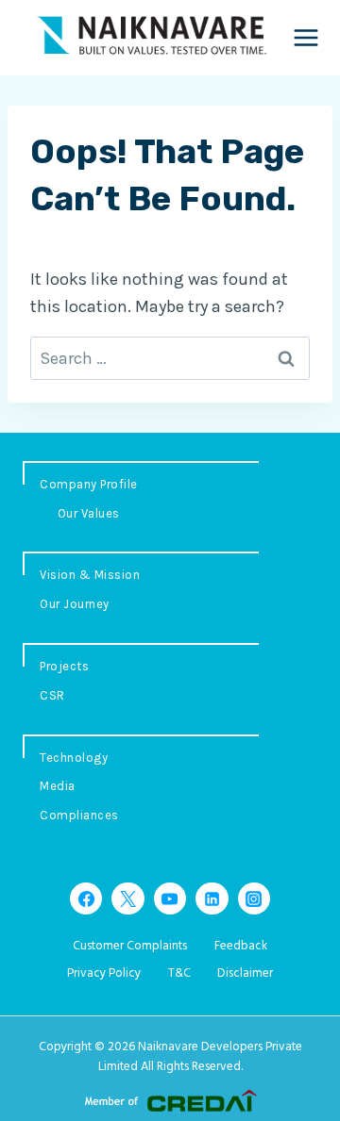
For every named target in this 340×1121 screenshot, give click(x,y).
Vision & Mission (90, 575)
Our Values (89, 513)
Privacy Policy (104, 973)
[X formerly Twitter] (127, 898)
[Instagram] (254, 898)
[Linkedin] (212, 898)
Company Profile (89, 484)
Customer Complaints (130, 946)
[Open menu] (306, 37)
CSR (52, 695)
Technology (74, 757)
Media (58, 786)
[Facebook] (86, 898)
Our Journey (75, 604)
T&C (179, 973)
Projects (64, 666)
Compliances (79, 815)
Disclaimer (245, 973)
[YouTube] (170, 898)
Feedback (240, 946)
